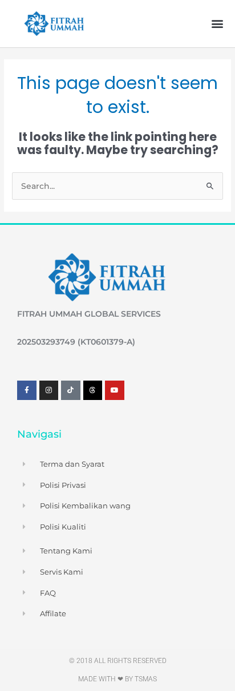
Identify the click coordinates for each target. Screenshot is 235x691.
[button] (217, 23)
